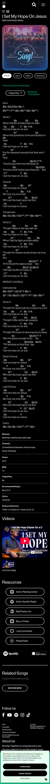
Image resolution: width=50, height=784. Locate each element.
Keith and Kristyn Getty (12, 20)
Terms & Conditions (9, 732)
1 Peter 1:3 (6, 509)
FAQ (3, 724)
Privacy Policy (7, 730)
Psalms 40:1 (15, 509)
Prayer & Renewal (9, 451)
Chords (7, 76)
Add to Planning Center (27, 591)
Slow (4, 461)
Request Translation (34, 93)
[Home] (4, 4)
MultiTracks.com (23, 611)
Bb (3, 480)
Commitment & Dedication (12, 447)
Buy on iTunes (22, 621)
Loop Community (24, 631)
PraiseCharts (22, 640)
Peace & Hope (29, 447)
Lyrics (17, 76)
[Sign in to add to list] (7, 11)
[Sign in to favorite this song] (3, 11)
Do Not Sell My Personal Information (10, 736)
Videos (28, 76)
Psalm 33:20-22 (27, 509)
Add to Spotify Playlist (26, 601)
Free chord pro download (16, 85)
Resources (41, 76)
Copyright (5, 727)
